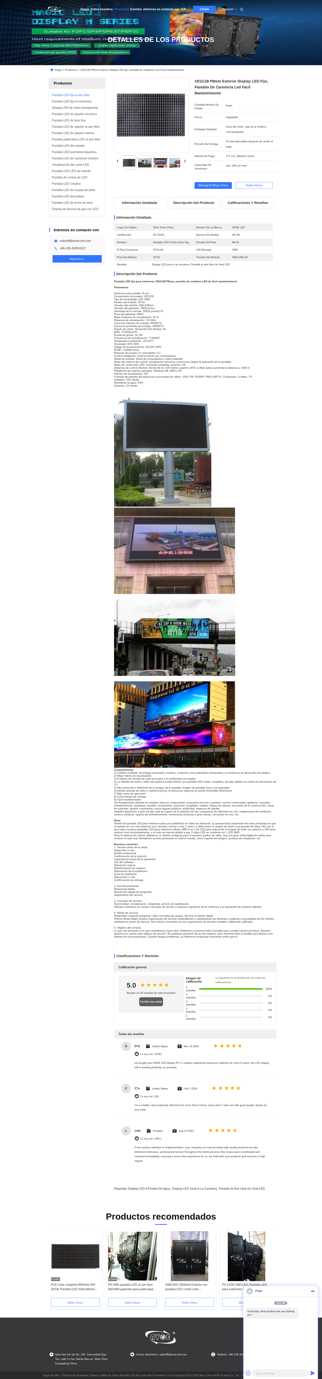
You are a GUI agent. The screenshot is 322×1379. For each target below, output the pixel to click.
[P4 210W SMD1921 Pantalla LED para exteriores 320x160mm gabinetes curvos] (246, 1256)
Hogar (84, 9)
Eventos (136, 9)
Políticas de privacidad (75, 1375)
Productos (121, 9)
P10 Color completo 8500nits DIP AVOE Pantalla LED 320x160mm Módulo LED (73, 1287)
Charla (204, 9)
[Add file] (248, 1373)
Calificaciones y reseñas (248, 203)
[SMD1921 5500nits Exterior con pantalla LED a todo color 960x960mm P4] (189, 1256)
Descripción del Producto (193, 203)
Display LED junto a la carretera (194, 1188)
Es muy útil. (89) (150, 1096)
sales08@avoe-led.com (75, 240)
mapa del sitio (51, 1375)
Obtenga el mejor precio (213, 185)
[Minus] (312, 1291)
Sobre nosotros (102, 9)
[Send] (313, 1373)
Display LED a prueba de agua (149, 1188)
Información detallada (139, 203)
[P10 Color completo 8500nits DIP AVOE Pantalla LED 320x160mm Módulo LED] (75, 1256)
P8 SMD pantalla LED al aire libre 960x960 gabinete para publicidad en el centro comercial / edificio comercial (130, 1287)
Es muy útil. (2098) (151, 1054)
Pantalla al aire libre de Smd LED (242, 1188)
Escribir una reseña (151, 1001)
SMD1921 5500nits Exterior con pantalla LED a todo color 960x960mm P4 (186, 1287)
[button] (56, 1265)
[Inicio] (54, 9)
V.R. (184, 9)
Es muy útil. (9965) (151, 1138)
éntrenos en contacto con (161, 9)
